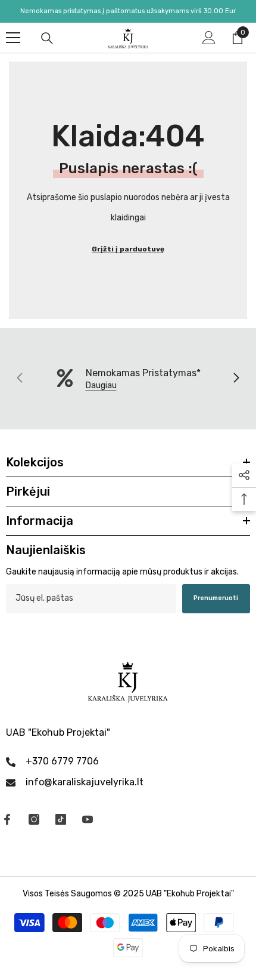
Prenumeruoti (215, 598)
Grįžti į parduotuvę (128, 249)
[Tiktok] (61, 819)
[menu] (13, 37)
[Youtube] (87, 819)
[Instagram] (34, 819)
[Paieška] (47, 38)
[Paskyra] (209, 37)
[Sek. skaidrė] (235, 378)
